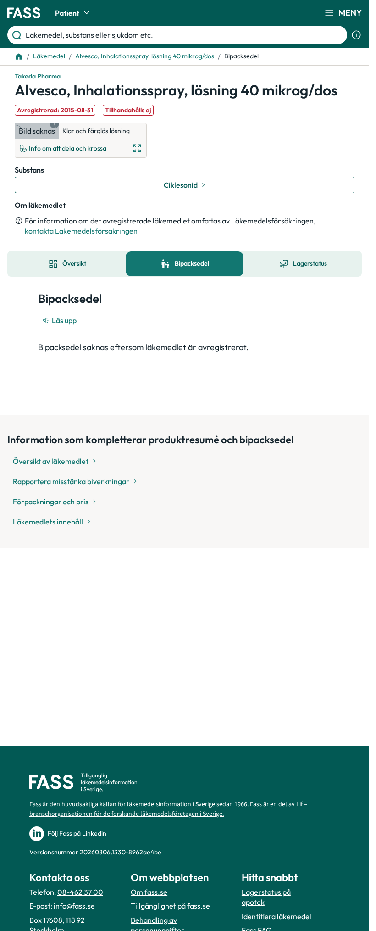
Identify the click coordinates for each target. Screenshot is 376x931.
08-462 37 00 (80, 892)
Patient (67, 12)
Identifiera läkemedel (276, 916)
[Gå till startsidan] (24, 13)
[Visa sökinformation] (356, 35)
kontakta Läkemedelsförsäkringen (81, 230)
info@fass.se (74, 905)
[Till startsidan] (19, 56)
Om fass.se (149, 892)
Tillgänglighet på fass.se (170, 905)
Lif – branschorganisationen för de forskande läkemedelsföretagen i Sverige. (168, 809)
